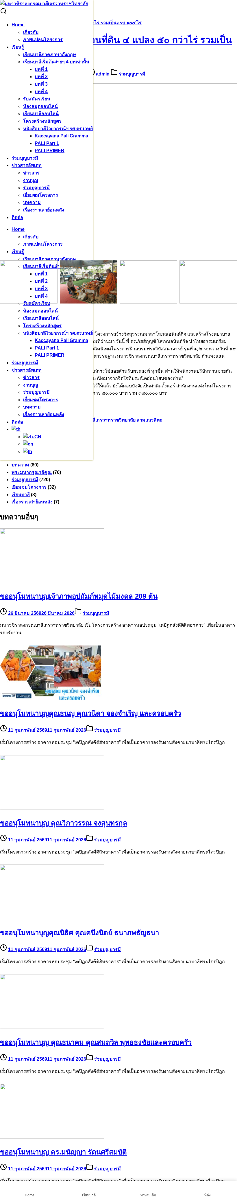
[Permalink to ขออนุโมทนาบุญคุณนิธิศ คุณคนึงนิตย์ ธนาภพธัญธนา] (52, 917)
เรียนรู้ (18, 47)
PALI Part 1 (47, 143)
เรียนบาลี (21, 494)
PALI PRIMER (49, 150)
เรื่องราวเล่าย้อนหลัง (43, 209)
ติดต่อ (17, 217)
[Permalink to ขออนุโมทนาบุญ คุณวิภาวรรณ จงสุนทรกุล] (52, 808)
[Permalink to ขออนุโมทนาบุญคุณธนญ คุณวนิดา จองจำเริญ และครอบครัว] (52, 698)
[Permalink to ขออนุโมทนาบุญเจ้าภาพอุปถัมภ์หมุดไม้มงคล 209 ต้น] (52, 581)
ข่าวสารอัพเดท (27, 165)
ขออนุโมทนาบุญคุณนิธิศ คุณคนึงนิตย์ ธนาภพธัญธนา (79, 933)
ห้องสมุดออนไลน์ (40, 106)
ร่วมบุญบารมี (25, 158)
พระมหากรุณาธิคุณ (32, 472)
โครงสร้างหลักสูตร (42, 121)
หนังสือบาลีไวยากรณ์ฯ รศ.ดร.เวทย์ (58, 128)
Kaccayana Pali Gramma (61, 135)
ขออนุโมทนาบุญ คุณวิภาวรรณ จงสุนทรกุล (63, 823)
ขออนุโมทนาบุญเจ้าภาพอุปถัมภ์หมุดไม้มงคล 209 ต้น (79, 596)
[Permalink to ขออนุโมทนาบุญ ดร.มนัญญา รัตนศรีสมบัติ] (52, 1136)
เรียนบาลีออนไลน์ (41, 113)
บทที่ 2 (41, 76)
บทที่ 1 (41, 69)
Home (18, 24)
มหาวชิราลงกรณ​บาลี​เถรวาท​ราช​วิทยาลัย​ (94, 420)
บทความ (32, 202)
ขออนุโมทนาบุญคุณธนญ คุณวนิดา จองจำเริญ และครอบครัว (90, 713)
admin (103, 73)
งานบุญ (30, 180)
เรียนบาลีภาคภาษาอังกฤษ (49, 54)
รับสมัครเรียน (36, 98)
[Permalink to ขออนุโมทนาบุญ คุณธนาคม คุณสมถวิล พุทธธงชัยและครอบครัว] (52, 1027)
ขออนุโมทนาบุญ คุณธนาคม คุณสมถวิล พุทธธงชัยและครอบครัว (96, 1042)
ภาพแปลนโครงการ (43, 39)
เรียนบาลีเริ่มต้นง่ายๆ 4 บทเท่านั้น (56, 61)
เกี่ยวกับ (30, 32)
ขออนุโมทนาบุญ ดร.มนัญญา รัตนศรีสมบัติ (63, 1152)
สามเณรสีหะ (149, 420)
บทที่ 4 (41, 91)
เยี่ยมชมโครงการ (40, 195)
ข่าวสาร (31, 172)
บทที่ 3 (41, 84)
